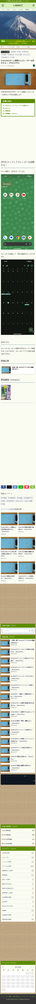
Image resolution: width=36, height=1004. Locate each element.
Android (14, 51)
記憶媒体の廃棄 (17, 915)
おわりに (6, 108)
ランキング (32, 996)
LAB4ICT (16, 999)
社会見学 (17, 901)
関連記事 (6, 110)
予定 (13, 57)
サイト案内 (8, 996)
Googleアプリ (6, 57)
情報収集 (17, 875)
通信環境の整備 (17, 919)
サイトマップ (24, 996)
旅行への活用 (17, 879)
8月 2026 (18, 967)
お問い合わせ (16, 996)
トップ (2, 996)
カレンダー (27, 54)
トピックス (17, 857)
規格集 (17, 910)
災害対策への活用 (17, 893)
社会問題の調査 (17, 897)
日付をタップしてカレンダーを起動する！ (16, 105)
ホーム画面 (19, 54)
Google (4, 54)
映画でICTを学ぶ (17, 884)
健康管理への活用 (17, 870)
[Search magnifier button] (32, 631)
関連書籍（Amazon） (10, 113)
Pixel (19, 51)
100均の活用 (17, 853)
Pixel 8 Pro (26, 51)
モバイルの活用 (17, 866)
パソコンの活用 (17, 861)
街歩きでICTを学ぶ (17, 906)
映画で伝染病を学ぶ (17, 888)
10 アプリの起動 (5, 51)
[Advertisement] (18, 137)
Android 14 (11, 54)
